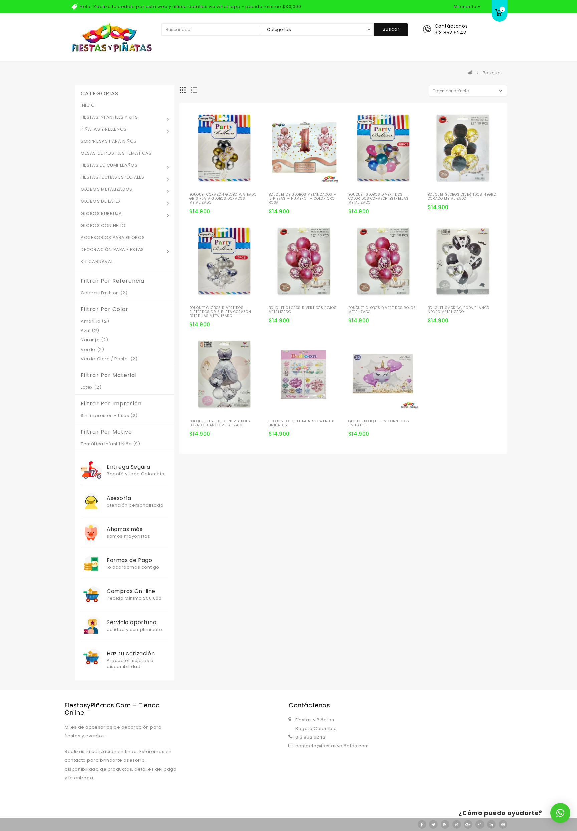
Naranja (90, 340)
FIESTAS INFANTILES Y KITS (109, 117)
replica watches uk (170, 684)
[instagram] (479, 824)
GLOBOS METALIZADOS (106, 189)
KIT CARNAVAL (97, 261)
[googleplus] (468, 824)
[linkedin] (491, 824)
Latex (87, 387)
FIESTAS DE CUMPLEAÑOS (109, 165)
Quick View (232, 182)
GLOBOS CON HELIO (103, 225)
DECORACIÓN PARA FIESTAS (112, 249)
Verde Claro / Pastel (105, 359)
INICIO (88, 105)
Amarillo (91, 321)
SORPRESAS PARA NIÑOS (109, 141)
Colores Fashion (100, 293)
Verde (88, 349)
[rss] (445, 824)
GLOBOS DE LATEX (101, 201)
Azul (85, 330)
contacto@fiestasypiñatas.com (332, 746)
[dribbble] (456, 824)
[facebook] (422, 824)
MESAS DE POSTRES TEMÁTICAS (116, 153)
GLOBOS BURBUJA (101, 213)
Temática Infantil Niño (106, 444)
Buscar (391, 29)
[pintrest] (503, 824)
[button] (560, 813)
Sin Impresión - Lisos (105, 415)
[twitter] (433, 824)
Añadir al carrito (197, 193)
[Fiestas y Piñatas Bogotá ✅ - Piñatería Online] (472, 73)
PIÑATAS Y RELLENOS (104, 129)
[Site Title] (111, 37)
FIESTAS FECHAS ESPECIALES (112, 177)
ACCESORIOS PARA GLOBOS (113, 237)
